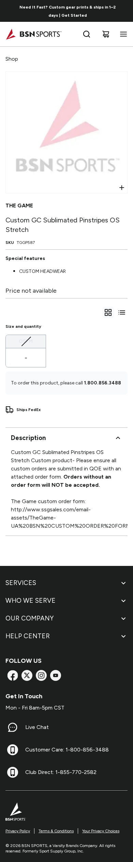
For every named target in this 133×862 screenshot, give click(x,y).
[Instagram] (41, 675)
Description (28, 438)
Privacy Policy (17, 831)
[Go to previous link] (9, 11)
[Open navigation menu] (122, 34)
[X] (27, 675)
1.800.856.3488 (102, 383)
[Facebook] (12, 675)
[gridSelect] (108, 312)
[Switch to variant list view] (122, 312)
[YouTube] (55, 675)
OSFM (26, 341)
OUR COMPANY (29, 618)
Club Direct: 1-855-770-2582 (61, 772)
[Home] (33, 34)
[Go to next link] (125, 11)
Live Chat (37, 727)
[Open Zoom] (122, 188)
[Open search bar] (86, 34)
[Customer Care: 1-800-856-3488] (12, 750)
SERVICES (20, 583)
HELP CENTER (27, 636)
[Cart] (106, 34)
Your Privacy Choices (100, 831)
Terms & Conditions (56, 831)
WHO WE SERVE (30, 600)
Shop (11, 59)
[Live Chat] (12, 727)
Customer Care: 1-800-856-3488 (67, 749)
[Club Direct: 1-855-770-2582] (12, 772)
